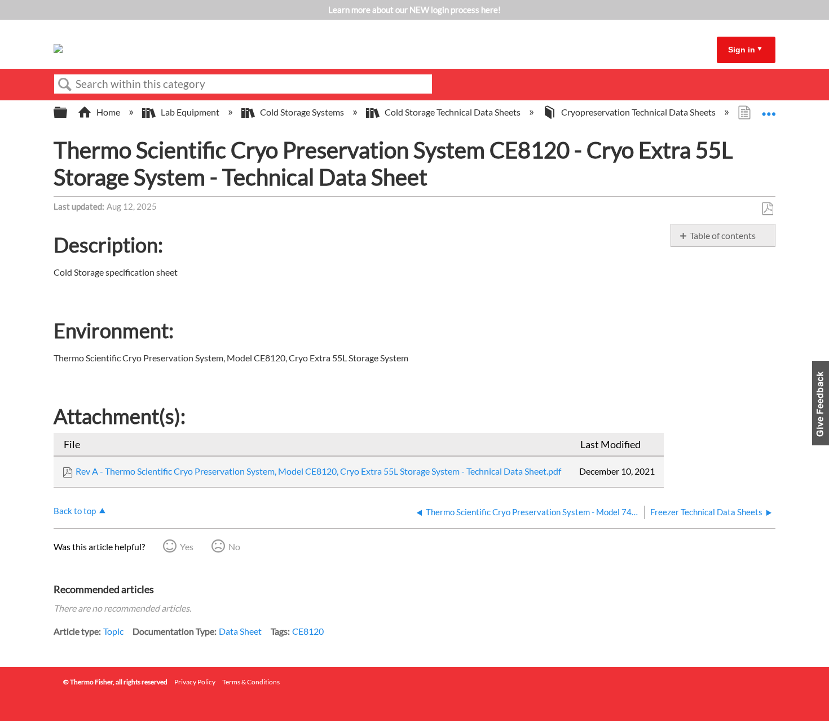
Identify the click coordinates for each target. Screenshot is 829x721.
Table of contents (723, 235)
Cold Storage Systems (302, 112)
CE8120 (308, 631)
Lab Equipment (190, 112)
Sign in (741, 49)
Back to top (75, 511)
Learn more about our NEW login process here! (414, 10)
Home (108, 112)
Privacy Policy (194, 682)
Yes (186, 546)
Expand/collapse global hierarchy (67, 112)
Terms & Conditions (251, 682)
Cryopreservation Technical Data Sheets (638, 112)
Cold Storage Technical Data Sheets (452, 112)
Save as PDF (767, 209)
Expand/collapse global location (768, 108)
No (234, 546)
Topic (113, 631)
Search (65, 84)
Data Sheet (240, 631)
